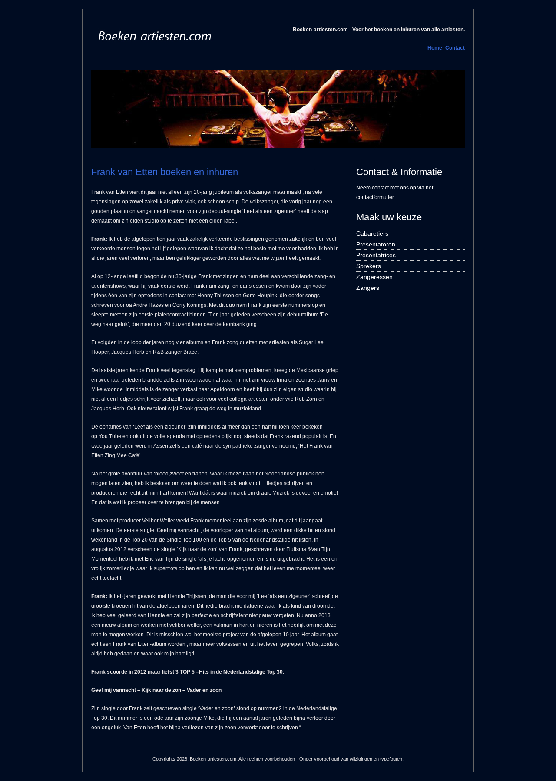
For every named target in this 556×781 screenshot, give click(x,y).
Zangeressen (374, 276)
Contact (455, 48)
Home (434, 48)
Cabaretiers (372, 233)
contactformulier (375, 197)
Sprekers (368, 266)
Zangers (367, 287)
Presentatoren (375, 244)
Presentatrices (376, 255)
